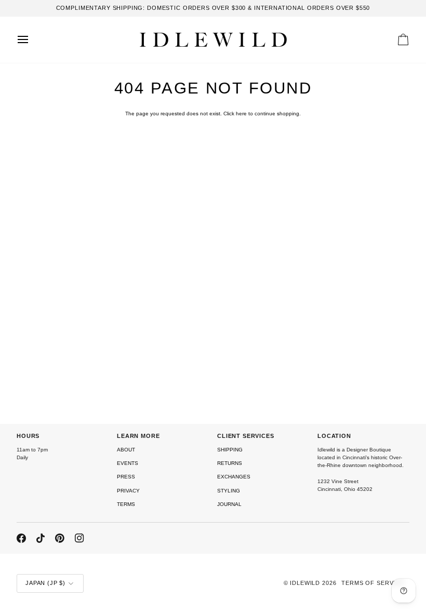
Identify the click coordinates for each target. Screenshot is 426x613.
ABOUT (126, 449)
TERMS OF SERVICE (372, 583)
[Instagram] (79, 538)
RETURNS (229, 463)
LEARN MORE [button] (138, 436)
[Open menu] (32, 40)
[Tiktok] (40, 538)
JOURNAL (229, 504)
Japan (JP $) (45, 583)
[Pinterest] (59, 538)
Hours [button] (28, 436)
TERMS (126, 504)
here (241, 113)
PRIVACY (128, 491)
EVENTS (127, 463)
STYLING (228, 491)
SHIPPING (230, 449)
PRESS (126, 476)
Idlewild (305, 583)
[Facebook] (21, 538)
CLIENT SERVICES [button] (245, 436)
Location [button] (334, 436)
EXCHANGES (233, 476)
